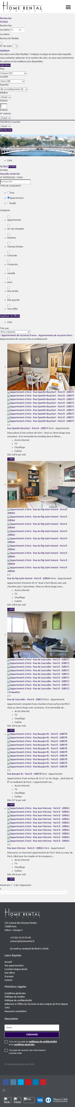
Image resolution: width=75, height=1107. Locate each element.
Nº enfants (5, 113)
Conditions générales (15, 993)
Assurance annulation (15, 1011)
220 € (14, 874)
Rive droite (12, 291)
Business (11, 238)
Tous (12, 192)
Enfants (4, 100)
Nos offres (10, 973)
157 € (14, 800)
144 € (14, 726)
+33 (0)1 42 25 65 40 (20, 937)
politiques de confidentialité (43, 1042)
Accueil (8, 962)
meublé (11, 273)
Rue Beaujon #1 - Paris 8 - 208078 (24, 774)
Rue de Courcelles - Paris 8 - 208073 (25, 699)
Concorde (12, 255)
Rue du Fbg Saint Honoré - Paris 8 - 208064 (28, 578)
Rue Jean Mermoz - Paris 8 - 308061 (25, 848)
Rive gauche (13, 300)
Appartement (16, 198)
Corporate (12, 264)
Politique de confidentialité (18, 1000)
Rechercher (6, 18)
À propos (9, 976)
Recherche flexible (9, 38)
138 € (14, 454)
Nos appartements (14, 965)
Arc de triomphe (15, 229)
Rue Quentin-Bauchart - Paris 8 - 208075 (27, 428)
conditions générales (24, 1044)
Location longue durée (16, 969)
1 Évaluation (13, 692)
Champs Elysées (15, 246)
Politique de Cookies (15, 997)
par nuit (22, 454)
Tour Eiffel (12, 309)
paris (9, 282)
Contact (9, 980)
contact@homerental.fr (22, 941)
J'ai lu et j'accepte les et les (33, 1043)
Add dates (5, 65)
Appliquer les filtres (10, 316)
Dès (9, 454)
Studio (13, 203)
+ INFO (10, 459)
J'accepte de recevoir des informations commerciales (27, 1051)
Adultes (4, 92)
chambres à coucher (10, 122)
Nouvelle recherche (10, 174)
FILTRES (4, 22)
